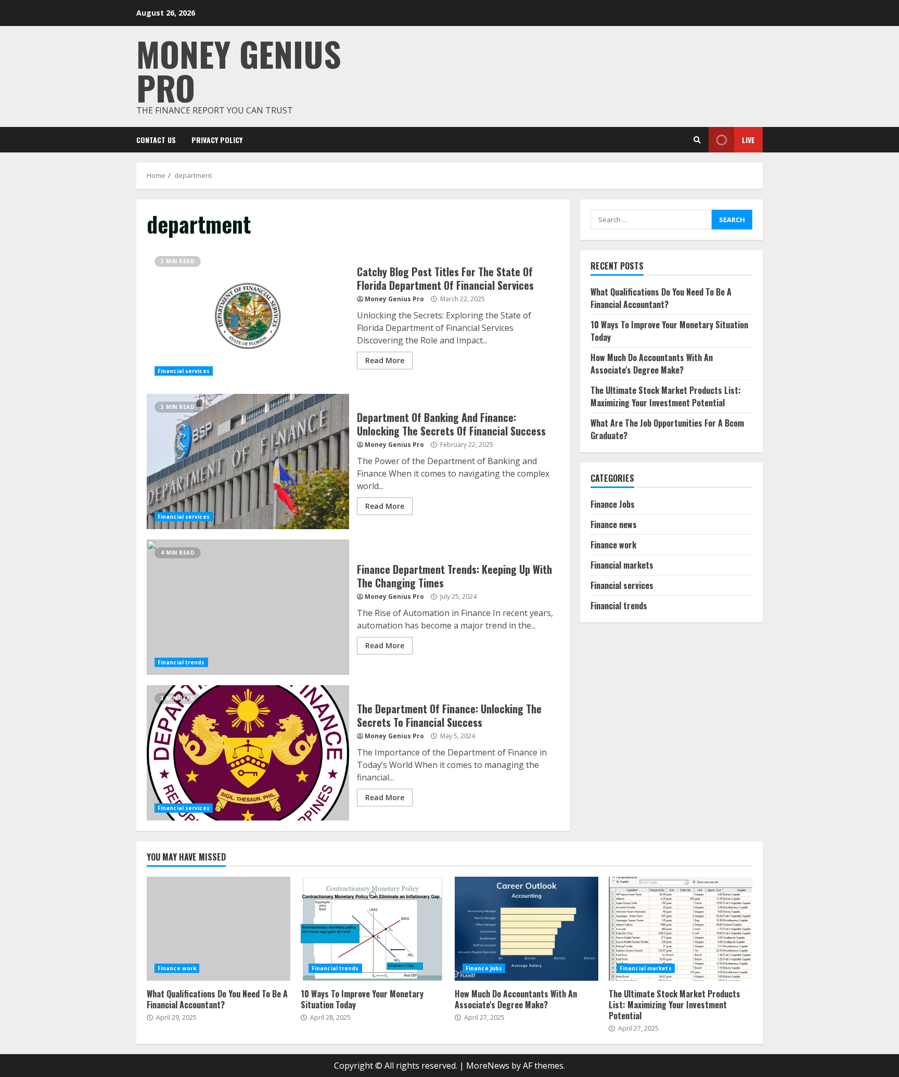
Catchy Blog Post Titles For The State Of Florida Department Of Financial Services (248, 315)
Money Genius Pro (238, 70)
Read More (384, 360)
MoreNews (487, 1065)
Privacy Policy (216, 139)
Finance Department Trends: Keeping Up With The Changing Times (248, 607)
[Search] (697, 140)
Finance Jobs (612, 504)
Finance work (613, 544)
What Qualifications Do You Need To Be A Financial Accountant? (660, 298)
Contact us (156, 139)
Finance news (613, 524)
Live (748, 139)
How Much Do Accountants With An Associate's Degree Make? (651, 363)
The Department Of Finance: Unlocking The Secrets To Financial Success (248, 752)
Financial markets (621, 565)
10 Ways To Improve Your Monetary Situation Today (372, 929)
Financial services (184, 371)
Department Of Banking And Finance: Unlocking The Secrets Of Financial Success (248, 461)
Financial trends (181, 662)
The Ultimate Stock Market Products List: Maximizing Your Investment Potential (665, 396)
